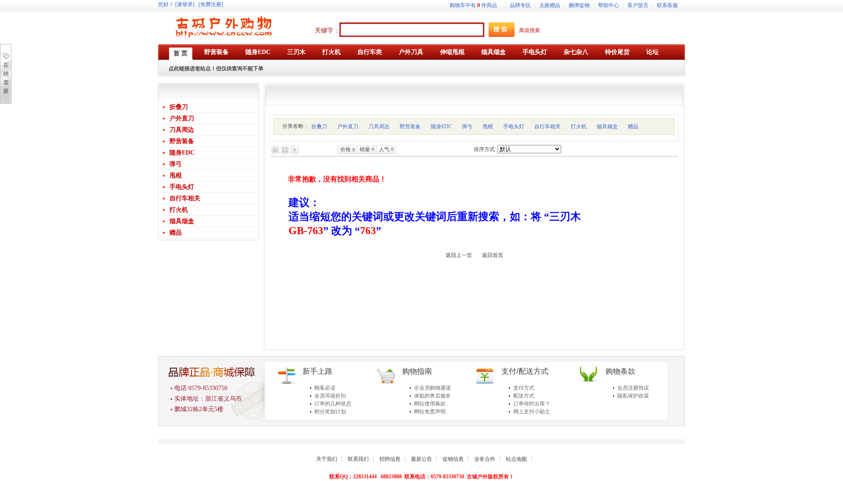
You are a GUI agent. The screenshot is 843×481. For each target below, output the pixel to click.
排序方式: (485, 149)
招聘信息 (389, 459)
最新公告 (421, 459)
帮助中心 (608, 5)
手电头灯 (181, 187)
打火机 (178, 209)
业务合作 (484, 459)
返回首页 (492, 255)
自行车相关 (184, 198)
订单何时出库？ (531, 404)
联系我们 (358, 459)
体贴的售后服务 (432, 396)
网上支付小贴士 (531, 412)
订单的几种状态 (332, 404)
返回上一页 (459, 255)
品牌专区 (520, 5)
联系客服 (667, 5)
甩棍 (175, 175)
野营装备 (181, 141)
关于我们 (326, 459)
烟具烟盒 (181, 221)
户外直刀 (181, 118)
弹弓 (175, 164)
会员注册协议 (633, 388)
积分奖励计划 (330, 412)
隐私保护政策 (633, 396)
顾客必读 (324, 388)
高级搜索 (529, 30)
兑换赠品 (549, 5)
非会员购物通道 (432, 388)
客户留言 (637, 5)
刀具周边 (181, 130)
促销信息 (453, 459)
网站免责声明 (430, 412)
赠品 (175, 232)
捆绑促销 (579, 5)
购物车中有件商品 (473, 5)
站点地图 (516, 459)
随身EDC (182, 152)
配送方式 (523, 396)
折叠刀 (178, 107)
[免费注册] (210, 4)
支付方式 (523, 388)
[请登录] (185, 4)
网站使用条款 (430, 404)
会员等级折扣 (330, 396)
